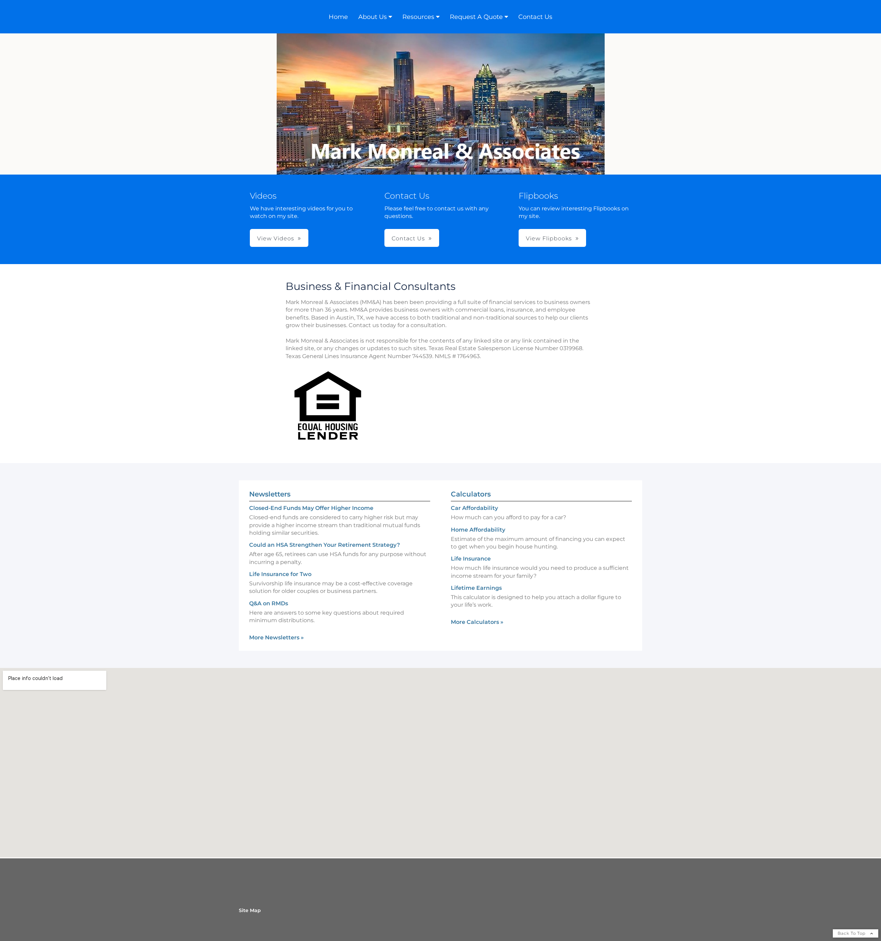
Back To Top (852, 933)
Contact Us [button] (408, 238)
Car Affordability (474, 508)
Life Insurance (471, 558)
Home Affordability (478, 529)
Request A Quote (476, 17)
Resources (418, 17)
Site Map (250, 910)
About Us (372, 17)
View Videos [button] (275, 238)
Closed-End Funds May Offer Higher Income (311, 508)
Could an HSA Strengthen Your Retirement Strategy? (324, 545)
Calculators (471, 494)
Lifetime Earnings (476, 588)
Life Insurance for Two (280, 574)
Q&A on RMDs (268, 603)
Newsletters (269, 494)
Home (338, 17)
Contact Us (535, 17)
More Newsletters (276, 637)
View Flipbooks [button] (549, 238)
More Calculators (477, 622)
